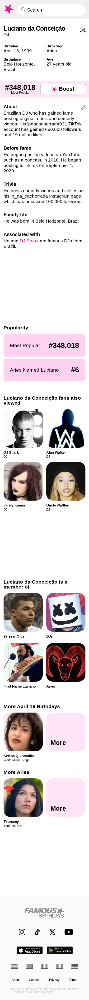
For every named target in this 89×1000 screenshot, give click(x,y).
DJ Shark (29, 240)
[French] (44, 966)
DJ (6, 34)
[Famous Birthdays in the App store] (29, 950)
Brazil (9, 69)
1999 (26, 50)
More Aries (16, 772)
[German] (74, 966)
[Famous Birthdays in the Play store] (60, 950)
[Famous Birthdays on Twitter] (50, 932)
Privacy (54, 980)
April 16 (11, 50)
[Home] (44, 912)
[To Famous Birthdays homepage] (8, 9)
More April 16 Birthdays (32, 706)
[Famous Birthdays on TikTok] (35, 932)
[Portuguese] (29, 966)
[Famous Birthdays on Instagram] (19, 932)
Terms (73, 980)
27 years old (59, 64)
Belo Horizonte (19, 64)
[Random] (83, 30)
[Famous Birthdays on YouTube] (67, 932)
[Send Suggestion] (83, 108)
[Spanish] (14, 966)
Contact (34, 980)
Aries (52, 50)
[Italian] (59, 966)
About (16, 980)
